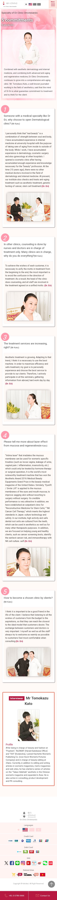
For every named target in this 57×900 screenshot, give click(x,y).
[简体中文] (35, 4)
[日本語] (26, 4)
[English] (30, 4)
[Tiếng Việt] (39, 4)
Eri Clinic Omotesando (28, 820)
